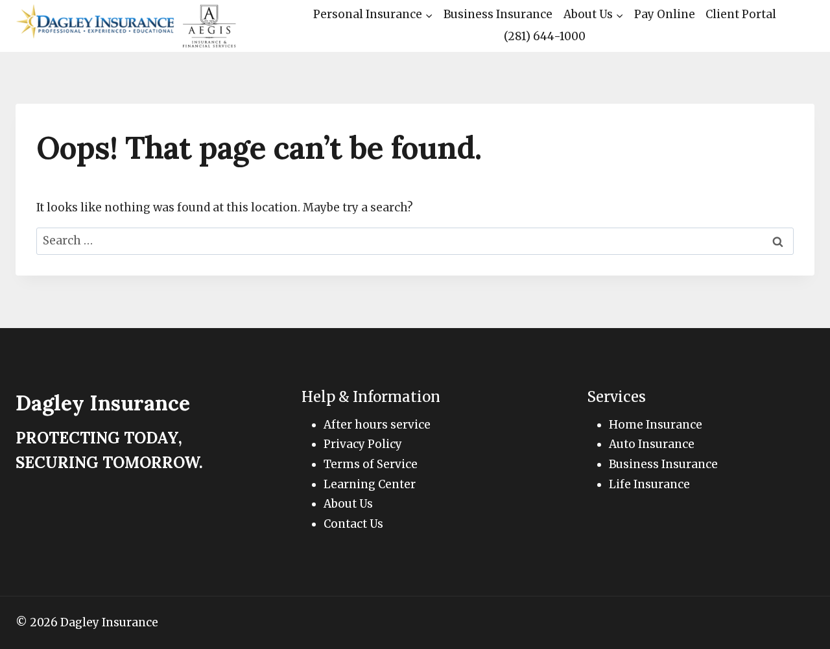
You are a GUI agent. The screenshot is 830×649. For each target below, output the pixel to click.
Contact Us (353, 524)
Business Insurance (498, 14)
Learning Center (370, 484)
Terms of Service (371, 464)
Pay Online (664, 14)
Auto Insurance (651, 444)
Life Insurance (649, 484)
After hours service (377, 425)
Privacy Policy (363, 444)
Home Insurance (655, 425)
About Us (348, 504)
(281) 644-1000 (545, 36)
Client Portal (741, 14)
